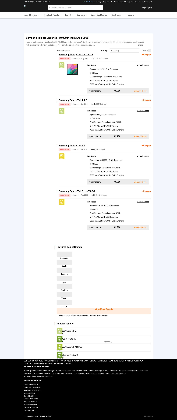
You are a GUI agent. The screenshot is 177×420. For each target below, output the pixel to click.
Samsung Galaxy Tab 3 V (72, 145)
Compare (38, 361)
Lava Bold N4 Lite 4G (31, 385)
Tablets (61, 315)
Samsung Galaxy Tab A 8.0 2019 (76, 54)
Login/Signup (147, 8)
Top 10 (59, 361)
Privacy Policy (88, 361)
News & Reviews (31, 15)
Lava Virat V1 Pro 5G (31, 399)
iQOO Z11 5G (135, 2)
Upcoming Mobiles (99, 15)
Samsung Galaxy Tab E (66, 331)
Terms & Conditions (33, 364)
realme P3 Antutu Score (139, 371)
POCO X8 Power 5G (30, 402)
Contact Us (29, 361)
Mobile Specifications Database (57, 364)
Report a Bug (148, 416)
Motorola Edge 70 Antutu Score (103, 371)
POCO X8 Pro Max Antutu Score (59, 373)
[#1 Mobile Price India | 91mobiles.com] (32, 7)
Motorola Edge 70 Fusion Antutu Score (57, 371)
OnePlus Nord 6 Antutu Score (81, 371)
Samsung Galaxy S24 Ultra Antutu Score (38, 376)
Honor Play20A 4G (30, 396)
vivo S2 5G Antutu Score (78, 373)
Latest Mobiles (88, 2)
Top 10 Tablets (70, 315)
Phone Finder (49, 361)
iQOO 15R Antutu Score (122, 371)
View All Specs (143, 65)
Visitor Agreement (135, 361)
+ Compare (146, 54)
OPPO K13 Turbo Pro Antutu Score (36, 373)
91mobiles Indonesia (71, 361)
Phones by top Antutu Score (33, 371)
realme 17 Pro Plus (30, 404)
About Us (106, 361)
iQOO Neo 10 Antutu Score (116, 373)
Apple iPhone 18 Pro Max (32, 390)
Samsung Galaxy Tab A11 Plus (69, 347)
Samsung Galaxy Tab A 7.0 (73, 100)
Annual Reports (118, 361)
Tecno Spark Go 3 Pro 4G (32, 387)
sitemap (98, 361)
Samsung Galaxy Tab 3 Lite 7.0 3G (77, 191)
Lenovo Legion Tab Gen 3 (67, 355)
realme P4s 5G (147, 2)
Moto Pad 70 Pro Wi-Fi (66, 339)
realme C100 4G (29, 393)
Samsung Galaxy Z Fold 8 (103, 2)
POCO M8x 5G (29, 410)
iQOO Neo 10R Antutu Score (97, 373)
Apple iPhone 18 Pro (121, 2)
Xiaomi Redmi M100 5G (32, 407)
